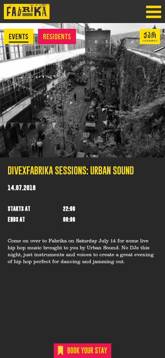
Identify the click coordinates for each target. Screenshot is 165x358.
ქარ (150, 35)
